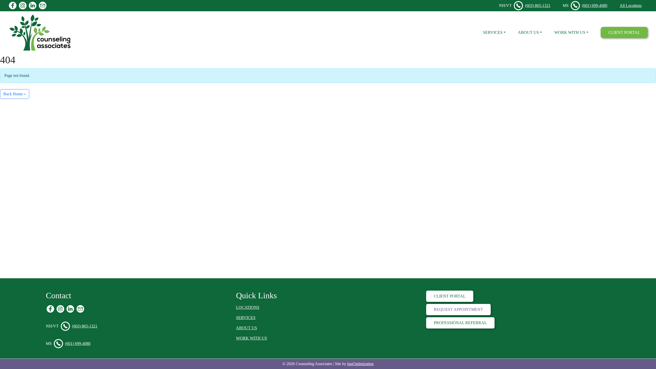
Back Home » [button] (14, 94)
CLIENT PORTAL (624, 32)
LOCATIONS (247, 307)
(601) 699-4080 (594, 5)
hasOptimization (360, 364)
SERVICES (245, 317)
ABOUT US (246, 328)
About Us (528, 32)
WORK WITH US (251, 338)
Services (493, 32)
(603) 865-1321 (537, 5)
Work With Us (569, 32)
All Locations (631, 5)
